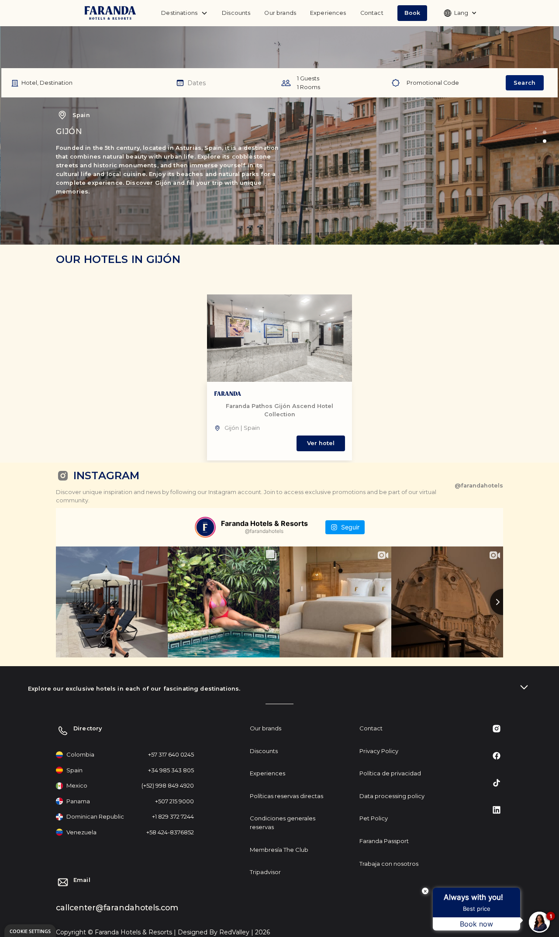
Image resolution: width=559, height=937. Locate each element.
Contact (371, 13)
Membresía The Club (279, 849)
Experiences (328, 13)
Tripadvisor (265, 871)
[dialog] (30, 930)
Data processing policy (391, 795)
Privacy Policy (378, 750)
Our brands (280, 13)
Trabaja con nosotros (388, 863)
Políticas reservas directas (286, 795)
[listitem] (279, 377)
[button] (412, 13)
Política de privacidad (390, 773)
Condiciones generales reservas (282, 822)
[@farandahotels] (205, 527)
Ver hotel (321, 443)
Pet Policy (373, 818)
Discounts (236, 13)
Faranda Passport (384, 840)
